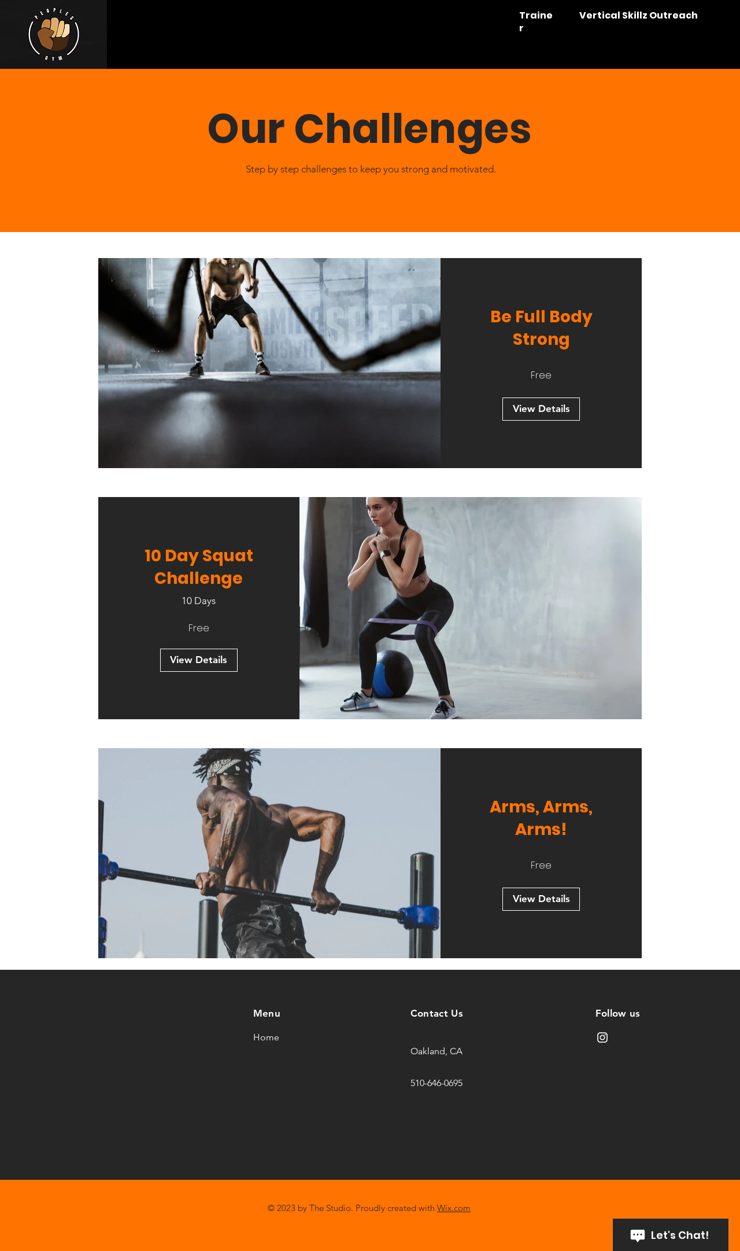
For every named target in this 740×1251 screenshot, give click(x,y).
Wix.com (454, 1207)
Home (266, 1037)
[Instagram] (602, 1037)
